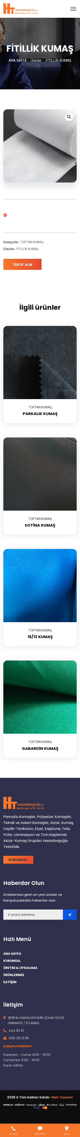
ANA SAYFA (18, 60)
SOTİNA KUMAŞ (40, 525)
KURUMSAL (12, 961)
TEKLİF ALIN (22, 264)
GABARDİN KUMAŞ (40, 748)
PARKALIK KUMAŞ (40, 413)
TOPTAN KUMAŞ (31, 242)
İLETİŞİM (9, 982)
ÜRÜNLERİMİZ (13, 975)
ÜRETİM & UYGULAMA (20, 968)
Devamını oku (67, 325)
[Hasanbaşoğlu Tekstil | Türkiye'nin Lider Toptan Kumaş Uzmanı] (20, 8)
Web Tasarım (62, 1097)
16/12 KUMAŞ (40, 636)
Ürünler (36, 60)
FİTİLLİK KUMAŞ (27, 249)
